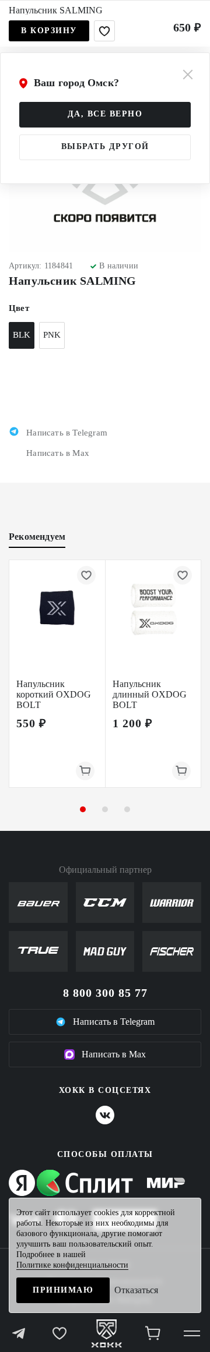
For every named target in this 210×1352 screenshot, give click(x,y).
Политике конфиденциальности (72, 1265)
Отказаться (136, 1290)
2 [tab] (105, 809)
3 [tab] (127, 809)
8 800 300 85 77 (105, 992)
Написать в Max (114, 1054)
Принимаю (63, 1290)
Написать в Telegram (114, 1022)
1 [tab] (83, 809)
